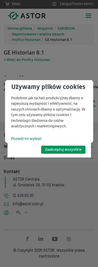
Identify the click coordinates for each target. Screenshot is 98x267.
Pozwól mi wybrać (26, 138)
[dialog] (49, 111)
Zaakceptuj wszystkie (63, 149)
